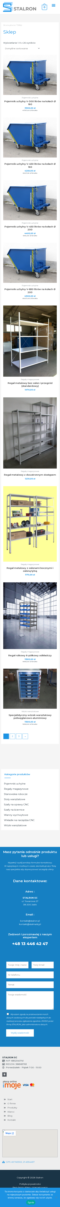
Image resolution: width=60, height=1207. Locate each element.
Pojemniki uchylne (15, 783)
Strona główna (9, 25)
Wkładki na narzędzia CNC (19, 820)
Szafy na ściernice (14, 809)
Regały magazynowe (16, 788)
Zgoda (31, 1202)
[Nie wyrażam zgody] (56, 1197)
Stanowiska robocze (16, 794)
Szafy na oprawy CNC (16, 804)
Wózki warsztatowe (15, 825)
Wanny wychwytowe (16, 814)
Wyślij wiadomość (20, 1033)
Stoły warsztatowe (14, 799)
